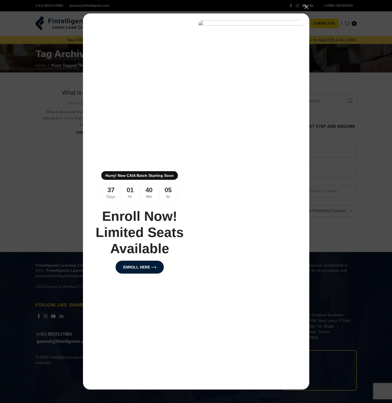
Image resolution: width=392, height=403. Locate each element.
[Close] (306, 6)
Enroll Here (136, 267)
